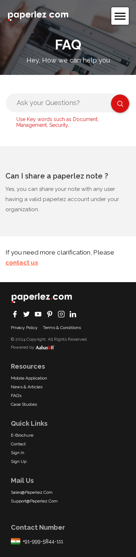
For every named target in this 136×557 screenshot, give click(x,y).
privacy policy (24, 327)
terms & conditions (62, 327)
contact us (21, 262)
